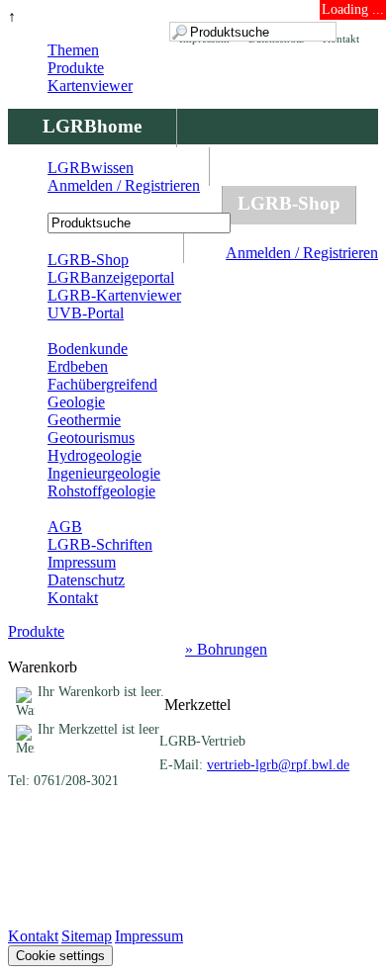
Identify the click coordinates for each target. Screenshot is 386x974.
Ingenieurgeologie (104, 473)
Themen (73, 50)
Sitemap (86, 936)
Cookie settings (60, 955)
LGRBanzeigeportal (111, 277)
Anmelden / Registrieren (302, 252)
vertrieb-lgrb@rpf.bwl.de (278, 764)
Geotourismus (91, 437)
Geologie (76, 402)
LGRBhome (92, 126)
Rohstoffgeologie (101, 491)
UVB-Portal (86, 313)
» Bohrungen (226, 649)
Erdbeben (78, 366)
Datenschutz (86, 580)
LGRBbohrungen (115, 203)
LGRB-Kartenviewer (114, 295)
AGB (65, 526)
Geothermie (84, 419)
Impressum (82, 562)
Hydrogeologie (95, 455)
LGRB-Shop (289, 203)
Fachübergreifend (102, 384)
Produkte (76, 67)
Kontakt (73, 597)
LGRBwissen (91, 167)
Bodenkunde (88, 348)
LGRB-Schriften (100, 544)
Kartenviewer (90, 85)
